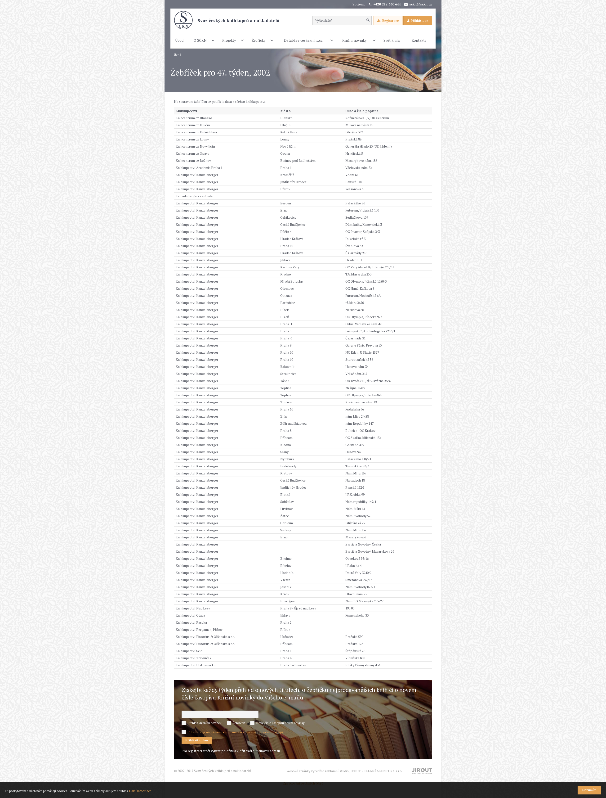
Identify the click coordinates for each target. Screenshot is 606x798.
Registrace (390, 20)
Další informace (140, 791)
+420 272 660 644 (387, 4)
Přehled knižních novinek (204, 723)
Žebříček (239, 723)
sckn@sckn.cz (420, 4)
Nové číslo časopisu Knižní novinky (280, 723)
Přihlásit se (419, 20)
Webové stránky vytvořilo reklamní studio (344, 771)
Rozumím (589, 790)
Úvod (177, 55)
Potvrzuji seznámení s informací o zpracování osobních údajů (237, 732)
